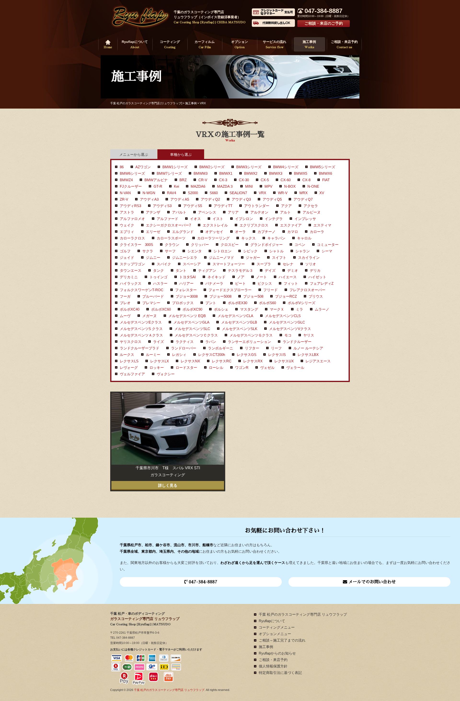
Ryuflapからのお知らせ (277, 653)
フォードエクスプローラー (230, 290)
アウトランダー (256, 206)
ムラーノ (322, 309)
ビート (240, 283)
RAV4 (171, 193)
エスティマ (322, 225)
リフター (252, 348)
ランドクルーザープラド (139, 348)
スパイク (164, 264)
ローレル (216, 367)
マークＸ (277, 309)
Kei (176, 186)
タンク (158, 270)
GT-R (158, 186)
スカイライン (309, 257)
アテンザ (153, 212)
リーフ (276, 348)
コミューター (328, 245)
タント (181, 270)
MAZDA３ (225, 186)
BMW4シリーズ (285, 167)
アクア (286, 206)
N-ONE (313, 186)
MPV (268, 186)
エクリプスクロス (254, 225)
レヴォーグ (129, 367)
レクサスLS (129, 361)
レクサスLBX (308, 355)
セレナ (288, 264)
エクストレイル (215, 225)
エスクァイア (291, 225)
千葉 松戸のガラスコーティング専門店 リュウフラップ (303, 614)
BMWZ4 (126, 180)
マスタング (249, 309)
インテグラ (274, 219)
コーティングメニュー (277, 627)
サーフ (170, 251)
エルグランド (183, 232)
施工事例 (309, 44)
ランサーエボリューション (249, 342)
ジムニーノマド (221, 257)
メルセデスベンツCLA (235, 316)
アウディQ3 (241, 199)
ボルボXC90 (192, 309)
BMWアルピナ (156, 180)
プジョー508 (253, 296)
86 (122, 167)
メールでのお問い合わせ (371, 582)
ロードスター (186, 367)
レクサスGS (246, 355)
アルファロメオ (132, 219)
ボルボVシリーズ (301, 303)
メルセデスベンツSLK (239, 329)
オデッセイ (214, 232)
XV (321, 193)
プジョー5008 (220, 296)
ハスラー (160, 283)
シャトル (276, 251)
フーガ (125, 296)
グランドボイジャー (266, 245)
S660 (214, 193)
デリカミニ (129, 277)
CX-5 (265, 180)
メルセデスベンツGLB (239, 322)
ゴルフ (125, 251)
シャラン (302, 251)
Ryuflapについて (135, 44)
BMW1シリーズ (175, 167)
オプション (239, 44)
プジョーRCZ (286, 296)
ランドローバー (183, 348)
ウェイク (127, 225)
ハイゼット (317, 277)
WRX (303, 193)
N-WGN (149, 193)
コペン (299, 245)
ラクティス (185, 342)
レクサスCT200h (211, 355)
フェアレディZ (322, 283)
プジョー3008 (187, 296)
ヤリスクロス (130, 342)
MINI (249, 186)
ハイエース (288, 277)
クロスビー (230, 245)
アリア (233, 212)
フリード (270, 290)
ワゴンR (241, 367)
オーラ (240, 232)
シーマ (327, 251)
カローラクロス (132, 238)
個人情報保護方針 (273, 666)
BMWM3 (200, 173)
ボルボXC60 (161, 309)
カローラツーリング (213, 238)
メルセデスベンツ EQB (187, 316)
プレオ (125, 303)
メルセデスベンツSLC (192, 329)
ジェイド (127, 257)
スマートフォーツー (229, 264)
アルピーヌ (312, 212)
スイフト (279, 257)
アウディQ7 (303, 199)
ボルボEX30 (237, 303)
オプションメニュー (275, 634)
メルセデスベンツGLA (191, 322)
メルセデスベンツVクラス (290, 329)
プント (210, 303)
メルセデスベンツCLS (283, 316)
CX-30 (244, 180)
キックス (248, 238)
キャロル (304, 238)
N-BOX (290, 186)
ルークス (127, 355)
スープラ (264, 264)
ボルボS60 (267, 303)
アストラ (127, 212)
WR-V (283, 193)
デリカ (315, 270)
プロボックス (183, 303)
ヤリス (308, 335)
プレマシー (151, 303)
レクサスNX (190, 361)
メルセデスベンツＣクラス (196, 335)
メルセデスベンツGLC (287, 322)
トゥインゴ (158, 277)
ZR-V (124, 199)
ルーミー (153, 355)
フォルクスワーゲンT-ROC (141, 290)
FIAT (326, 180)
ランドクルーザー (297, 342)
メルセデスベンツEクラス (141, 322)
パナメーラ (214, 283)
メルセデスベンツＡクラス (141, 335)
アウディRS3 (130, 206)
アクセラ (311, 206)
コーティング (170, 44)
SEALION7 (238, 193)
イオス (195, 219)
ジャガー (253, 257)
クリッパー (200, 245)
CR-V (202, 180)
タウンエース (130, 270)
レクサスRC (221, 361)
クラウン (172, 245)
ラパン (210, 342)
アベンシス (207, 212)
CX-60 (286, 180)
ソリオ (310, 264)
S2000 (193, 193)
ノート (261, 277)
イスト (218, 219)
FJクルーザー (131, 186)
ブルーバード (153, 296)
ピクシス (265, 283)
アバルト (179, 212)
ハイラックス (130, 283)
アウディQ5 (272, 199)
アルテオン (259, 212)
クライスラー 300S (136, 245)
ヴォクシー (166, 374)
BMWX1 (225, 173)
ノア (240, 277)
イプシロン (244, 219)
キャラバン (276, 238)
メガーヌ (149, 316)
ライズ (158, 342)
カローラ (317, 232)
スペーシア (192, 264)
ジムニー (153, 257)
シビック (250, 251)
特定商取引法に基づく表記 (280, 673)
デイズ (270, 270)
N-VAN (125, 193)
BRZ (183, 180)
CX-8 (306, 180)
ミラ (299, 309)
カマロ (292, 232)
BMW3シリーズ (248, 167)
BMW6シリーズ (132, 173)
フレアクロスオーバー (307, 290)
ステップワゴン (132, 264)
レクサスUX (284, 361)
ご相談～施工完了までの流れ (282, 640)
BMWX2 (250, 173)
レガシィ (179, 355)
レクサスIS (277, 355)
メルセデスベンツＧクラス (251, 335)
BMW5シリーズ (322, 167)
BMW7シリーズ (169, 173)
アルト (285, 212)
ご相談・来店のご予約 (324, 23)
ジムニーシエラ (184, 257)
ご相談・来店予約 (344, 44)
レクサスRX (253, 361)
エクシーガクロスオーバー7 (168, 225)
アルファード (167, 219)
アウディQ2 (210, 199)
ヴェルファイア (132, 374)
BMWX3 (275, 173)
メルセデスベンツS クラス (141, 329)
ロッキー (157, 367)
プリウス (316, 296)
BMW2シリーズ (211, 167)
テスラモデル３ (240, 270)
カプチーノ (267, 232)
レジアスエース (318, 361)
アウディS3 (162, 206)
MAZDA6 (198, 186)
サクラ (147, 251)
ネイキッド (216, 277)
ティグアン (207, 270)
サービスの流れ (274, 44)
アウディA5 (179, 199)
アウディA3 (149, 199)
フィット (291, 283)
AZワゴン (143, 167)
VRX (262, 193)
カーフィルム (205, 44)
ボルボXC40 (129, 309)
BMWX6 (325, 173)
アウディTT (223, 206)
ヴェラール (295, 367)
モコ (288, 335)
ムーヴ (125, 316)
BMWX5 (300, 173)
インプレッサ (305, 219)
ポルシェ (221, 309)
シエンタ (194, 251)
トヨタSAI (187, 277)
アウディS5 (192, 206)
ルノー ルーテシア (308, 348)
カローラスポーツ (171, 238)
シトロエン (222, 251)
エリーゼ (153, 232)
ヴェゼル (267, 367)
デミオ (292, 270)
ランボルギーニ (220, 348)
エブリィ (127, 232)
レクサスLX (159, 361)
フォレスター (186, 290)
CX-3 (223, 180)
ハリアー (186, 283)
